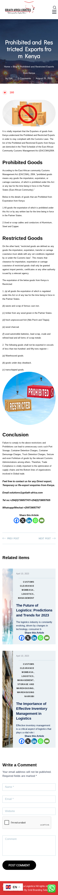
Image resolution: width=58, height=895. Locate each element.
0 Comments (24, 78)
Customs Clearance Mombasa (27, 586)
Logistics (28, 594)
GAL (11, 78)
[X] (23, 520)
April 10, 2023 (22, 573)
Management (26, 598)
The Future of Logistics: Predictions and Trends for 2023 (34, 610)
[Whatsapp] (35, 520)
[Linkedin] (29, 520)
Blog (15, 66)
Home (7, 66)
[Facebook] (16, 520)
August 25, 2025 (44, 78)
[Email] (41, 520)
